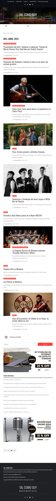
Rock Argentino (21, 105)
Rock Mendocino (12, 58)
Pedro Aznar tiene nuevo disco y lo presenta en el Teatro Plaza (31, 110)
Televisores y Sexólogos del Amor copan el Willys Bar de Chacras (31, 200)
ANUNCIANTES (33, 1)
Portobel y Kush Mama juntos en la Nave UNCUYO (22, 215)
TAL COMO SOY (10, 1)
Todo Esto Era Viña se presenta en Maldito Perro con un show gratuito (20, 404)
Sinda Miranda (8, 55)
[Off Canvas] (6, 26)
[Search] (49, 26)
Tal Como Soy (28, 15)
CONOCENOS (19, 1)
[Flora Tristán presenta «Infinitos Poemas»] (28, 136)
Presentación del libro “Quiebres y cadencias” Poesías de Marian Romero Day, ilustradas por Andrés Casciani (25, 48)
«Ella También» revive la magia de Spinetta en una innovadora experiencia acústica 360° (24, 383)
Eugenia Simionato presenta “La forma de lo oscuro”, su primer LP (19, 391)
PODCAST (25, 1)
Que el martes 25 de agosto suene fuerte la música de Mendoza (18, 400)
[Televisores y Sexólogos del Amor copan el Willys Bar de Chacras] (28, 180)
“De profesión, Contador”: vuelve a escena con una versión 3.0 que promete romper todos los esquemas (26, 395)
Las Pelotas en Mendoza (12, 281)
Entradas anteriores (15, 337)
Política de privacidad (43, 1)
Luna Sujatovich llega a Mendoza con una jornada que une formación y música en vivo (24, 387)
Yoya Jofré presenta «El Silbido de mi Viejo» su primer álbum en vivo (30, 319)
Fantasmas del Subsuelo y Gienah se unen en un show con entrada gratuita (25, 63)
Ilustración (6, 43)
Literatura (13, 43)
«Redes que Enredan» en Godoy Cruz (12, 379)
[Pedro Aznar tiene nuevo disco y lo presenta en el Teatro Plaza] (28, 90)
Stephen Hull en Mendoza (13, 269)
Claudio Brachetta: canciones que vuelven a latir (15, 408)
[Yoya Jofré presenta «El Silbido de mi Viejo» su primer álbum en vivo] (28, 304)
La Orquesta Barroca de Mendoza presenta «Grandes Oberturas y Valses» (28, 251)
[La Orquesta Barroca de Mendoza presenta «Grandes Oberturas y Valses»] (28, 237)
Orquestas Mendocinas (22, 247)
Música (5, 58)
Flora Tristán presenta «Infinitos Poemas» (28, 151)
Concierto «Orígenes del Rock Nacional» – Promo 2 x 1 (16, 412)
